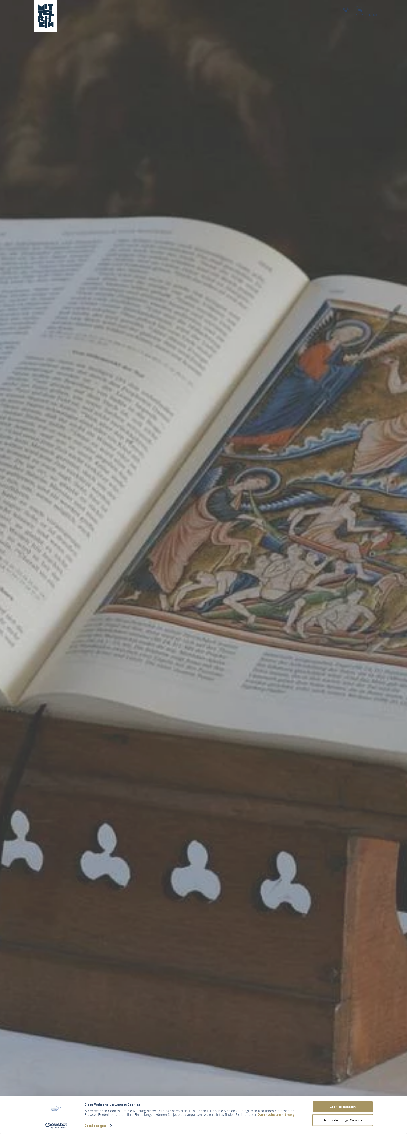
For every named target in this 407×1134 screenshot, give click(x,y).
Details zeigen (95, 1125)
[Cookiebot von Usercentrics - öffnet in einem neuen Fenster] (56, 1126)
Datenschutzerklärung (276, 1114)
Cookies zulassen (343, 1107)
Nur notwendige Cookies (343, 1120)
